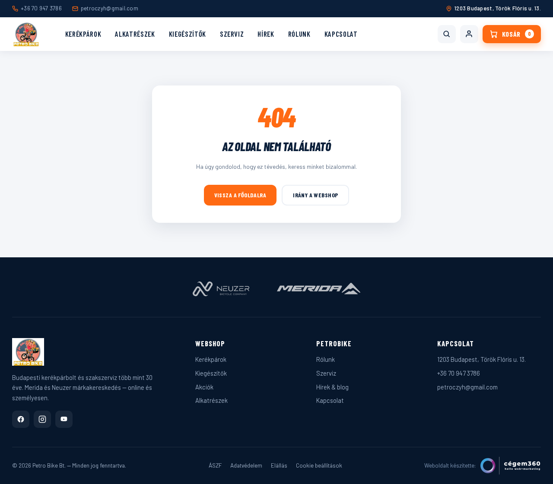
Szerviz (232, 33)
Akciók (204, 387)
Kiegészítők (187, 33)
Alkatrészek (135, 33)
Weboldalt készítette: (450, 465)
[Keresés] (447, 34)
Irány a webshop (315, 195)
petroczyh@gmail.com (109, 8)
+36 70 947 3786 (41, 8)
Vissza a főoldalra (240, 195)
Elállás (279, 465)
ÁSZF (215, 465)
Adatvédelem (246, 465)
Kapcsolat (341, 33)
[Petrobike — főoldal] (26, 34)
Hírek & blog (332, 387)
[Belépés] (469, 34)
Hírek (265, 33)
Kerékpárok (83, 33)
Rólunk (299, 33)
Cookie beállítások (319, 465)
